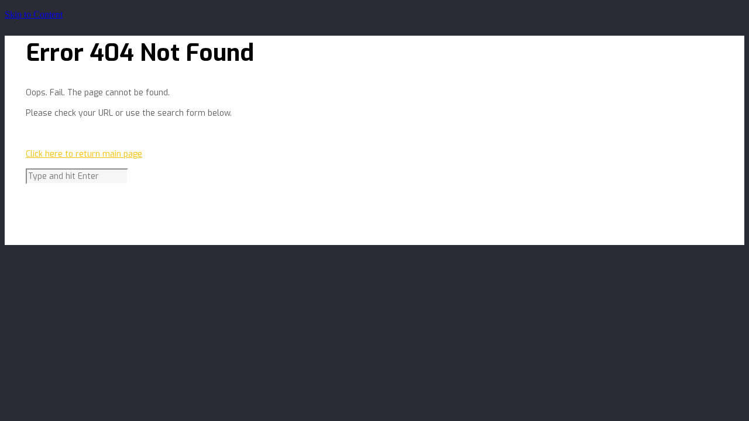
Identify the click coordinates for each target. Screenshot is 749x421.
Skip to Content (34, 14)
